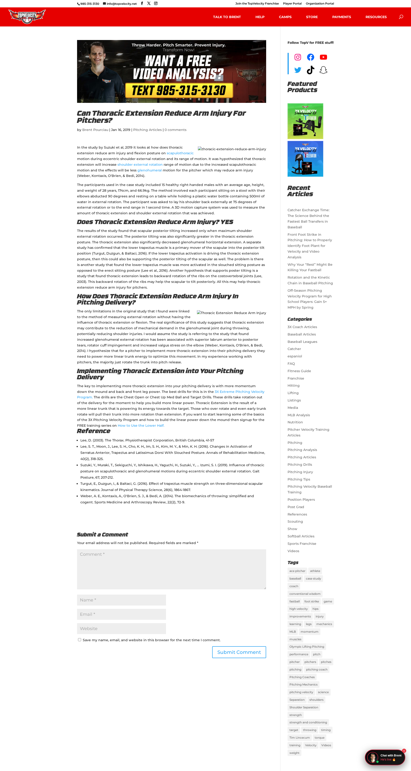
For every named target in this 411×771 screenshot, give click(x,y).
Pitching (295, 443)
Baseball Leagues (302, 342)
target (293, 730)
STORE (312, 17)
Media (293, 408)
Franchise (296, 378)
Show (292, 529)
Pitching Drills (300, 464)
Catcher (294, 349)
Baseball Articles (302, 334)
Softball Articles (301, 536)
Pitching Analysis (302, 450)
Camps (285, 17)
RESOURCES (376, 17)
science (323, 692)
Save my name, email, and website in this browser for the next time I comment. (151, 640)
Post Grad (296, 507)
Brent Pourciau (95, 130)
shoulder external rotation (140, 164)
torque (319, 737)
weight (294, 753)
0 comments (175, 130)
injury (320, 616)
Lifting (293, 393)
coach (293, 586)
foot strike (311, 601)
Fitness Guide (299, 371)
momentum (309, 631)
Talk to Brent (227, 17)
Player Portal (292, 3)
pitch (316, 654)
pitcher (294, 662)
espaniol (295, 356)
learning (295, 624)
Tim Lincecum (299, 737)
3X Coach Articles (302, 327)
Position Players (301, 499)
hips (315, 609)
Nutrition (295, 422)
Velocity (311, 745)
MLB (292, 631)
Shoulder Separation (303, 707)
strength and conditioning (308, 722)
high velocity (298, 609)
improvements (300, 616)
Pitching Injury (300, 472)
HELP (259, 17)
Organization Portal (320, 3)
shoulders (316, 699)
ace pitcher (297, 571)
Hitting (294, 385)
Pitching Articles (147, 130)
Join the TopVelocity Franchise (257, 3)
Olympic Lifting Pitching (306, 646)
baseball (295, 578)
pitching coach (317, 669)
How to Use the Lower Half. (141, 425)
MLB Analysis (299, 415)
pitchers (310, 662)
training (294, 745)
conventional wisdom (305, 594)
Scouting (295, 521)
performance (298, 654)
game (328, 601)
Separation (297, 699)
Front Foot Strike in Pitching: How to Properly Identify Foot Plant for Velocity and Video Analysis (310, 245)
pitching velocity (301, 692)
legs (309, 624)
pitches (326, 662)
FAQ (291, 363)
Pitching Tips (299, 479)
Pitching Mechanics (303, 684)
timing (326, 730)
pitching (295, 669)
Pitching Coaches (302, 677)
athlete (315, 571)
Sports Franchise (302, 543)
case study (313, 578)
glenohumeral (149, 170)
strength (295, 715)
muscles (295, 639)
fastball (294, 601)
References (297, 514)
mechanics (324, 624)
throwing (309, 730)
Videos (293, 551)
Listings (294, 400)
